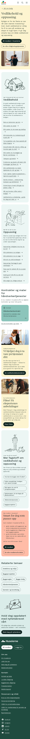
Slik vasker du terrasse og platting (14, 129)
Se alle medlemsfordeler (14, 552)
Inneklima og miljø (9, 568)
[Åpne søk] (22, 3)
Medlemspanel (6, 689)
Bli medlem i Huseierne (11, 41)
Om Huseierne (6, 658)
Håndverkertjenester (11, 500)
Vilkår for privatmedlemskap (10, 704)
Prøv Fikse (9, 424)
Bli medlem (9, 547)
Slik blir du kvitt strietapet (11, 259)
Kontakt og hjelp (6, 676)
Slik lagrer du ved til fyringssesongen (11, 488)
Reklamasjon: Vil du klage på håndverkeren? (14, 494)
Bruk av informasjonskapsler (10, 698)
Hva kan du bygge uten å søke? (15, 477)
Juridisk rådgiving (7, 679)
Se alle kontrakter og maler (10, 323)
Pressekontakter (6, 686)
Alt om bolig (8, 8)
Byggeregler (7, 579)
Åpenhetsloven (6, 713)
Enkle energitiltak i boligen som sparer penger (13, 482)
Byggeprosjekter (10, 504)
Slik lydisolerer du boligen (11, 252)
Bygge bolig (20, 579)
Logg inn (18, 647)
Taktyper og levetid (9, 158)
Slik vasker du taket (9, 126)
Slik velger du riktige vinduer (12, 280)
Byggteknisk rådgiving (8, 683)
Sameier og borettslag (11, 590)
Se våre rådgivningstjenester (13, 46)
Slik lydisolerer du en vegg (11, 256)
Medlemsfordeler (6, 668)
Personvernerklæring (8, 701)
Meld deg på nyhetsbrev (12, 632)
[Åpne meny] (27, 3)
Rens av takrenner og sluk (11, 122)
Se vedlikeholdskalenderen (14, 373)
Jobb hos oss (5, 661)
